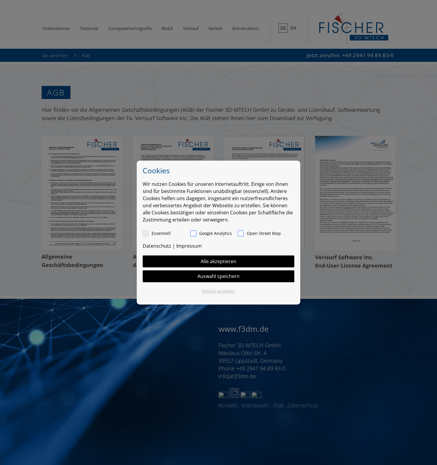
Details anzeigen (218, 291)
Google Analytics (215, 233)
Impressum (189, 246)
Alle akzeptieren (218, 261)
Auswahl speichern (218, 276)
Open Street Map (264, 233)
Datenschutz (157, 246)
